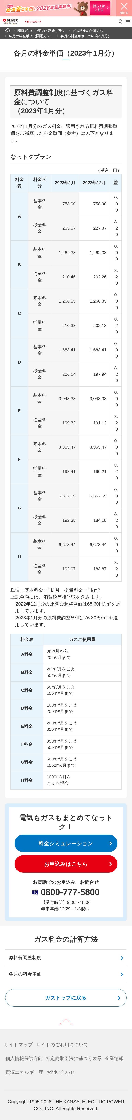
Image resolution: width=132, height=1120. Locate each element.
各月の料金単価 (25, 974)
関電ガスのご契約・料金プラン (41, 31)
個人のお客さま (34, 21)
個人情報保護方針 (24, 1058)
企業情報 (114, 1058)
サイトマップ (18, 1044)
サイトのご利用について (62, 1044)
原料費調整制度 (25, 957)
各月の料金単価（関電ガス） (31, 36)
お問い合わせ (60, 1072)
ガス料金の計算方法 (88, 31)
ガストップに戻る (65, 997)
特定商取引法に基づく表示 (74, 1058)
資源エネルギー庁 (24, 1072)
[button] (120, 21)
